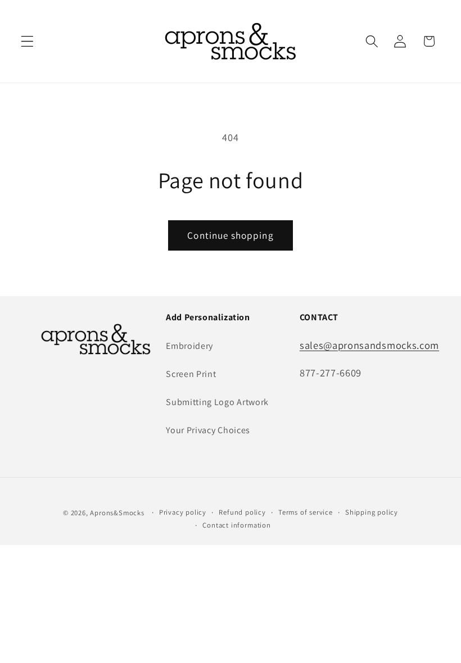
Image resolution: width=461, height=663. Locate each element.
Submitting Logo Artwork (217, 402)
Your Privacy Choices (208, 430)
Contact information (236, 525)
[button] (27, 41)
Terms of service (305, 512)
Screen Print (191, 374)
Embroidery (189, 346)
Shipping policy (371, 512)
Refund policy (242, 512)
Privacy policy (182, 512)
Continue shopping (230, 235)
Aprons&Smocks (117, 512)
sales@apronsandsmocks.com (369, 345)
